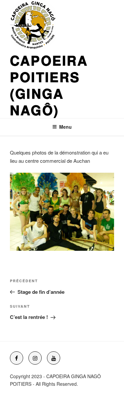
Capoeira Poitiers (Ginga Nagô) (49, 85)
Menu (65, 126)
